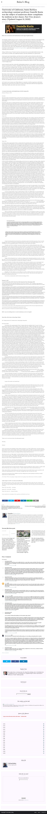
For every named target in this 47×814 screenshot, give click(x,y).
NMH (6, 583)
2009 (23, 751)
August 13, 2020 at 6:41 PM (10, 565)
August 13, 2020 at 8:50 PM (10, 593)
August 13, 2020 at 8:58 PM (10, 600)
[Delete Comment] (15, 565)
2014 (23, 742)
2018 (23, 734)
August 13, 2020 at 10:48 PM (10, 632)
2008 (23, 753)
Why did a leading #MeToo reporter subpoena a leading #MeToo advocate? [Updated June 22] (37, 540)
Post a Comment (5, 652)
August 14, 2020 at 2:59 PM (10, 650)
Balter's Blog (11, 812)
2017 (23, 736)
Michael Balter (5, 21)
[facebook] (15, 661)
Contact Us (43, 812)
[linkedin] (23, 661)
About (39, 812)
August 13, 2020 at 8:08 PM (10, 581)
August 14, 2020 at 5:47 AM (10, 645)
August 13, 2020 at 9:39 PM (10, 610)
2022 (23, 727)
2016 (23, 738)
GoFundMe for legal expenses (20, 48)
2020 (23, 731)
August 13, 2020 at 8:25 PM (10, 587)
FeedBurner (26, 800)
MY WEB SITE (17, 523)
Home (3, 6)
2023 (23, 725)
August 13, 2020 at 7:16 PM (10, 574)
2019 (23, 733)
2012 (23, 745)
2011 (23, 747)
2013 (23, 744)
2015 (23, 740)
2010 (23, 749)
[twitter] (7, 661)
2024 (23, 723)
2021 (23, 729)
